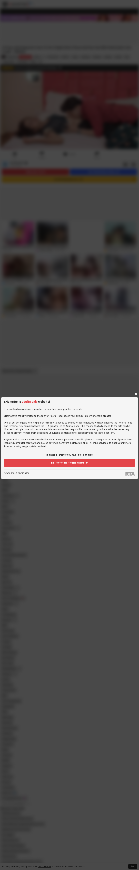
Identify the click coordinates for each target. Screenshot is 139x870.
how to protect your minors (16, 473)
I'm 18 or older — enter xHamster (69, 462)
